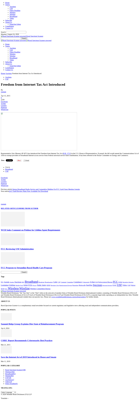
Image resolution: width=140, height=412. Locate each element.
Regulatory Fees (55, 285)
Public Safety (41, 285)
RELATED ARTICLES (10, 208)
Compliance (78, 282)
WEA (6, 289)
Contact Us (9, 28)
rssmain (3, 92)
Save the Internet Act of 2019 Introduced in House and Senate (28, 357)
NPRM (25, 285)
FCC (115, 281)
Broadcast (41, 282)
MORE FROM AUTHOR (28, 208)
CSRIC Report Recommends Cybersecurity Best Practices (26, 340)
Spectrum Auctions (107, 285)
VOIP (129, 285)
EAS (96, 282)
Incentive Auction (128, 282)
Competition (70, 282)
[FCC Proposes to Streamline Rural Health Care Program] (13, 263)
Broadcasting (49, 282)
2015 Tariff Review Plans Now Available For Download (28, 191)
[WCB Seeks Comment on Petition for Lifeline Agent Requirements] (13, 226)
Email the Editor (15, 24)
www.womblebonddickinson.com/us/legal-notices (68, 297)
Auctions (13, 7)
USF (11, 9)
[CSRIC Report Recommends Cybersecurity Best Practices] (6, 336)
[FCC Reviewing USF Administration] (13, 245)
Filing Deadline (15, 10)
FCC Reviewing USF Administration (17, 249)
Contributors (9, 26)
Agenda (6, 282)
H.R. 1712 (66, 153)
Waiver (133, 285)
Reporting (75, 285)
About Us (8, 22)
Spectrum (97, 285)
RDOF (48, 285)
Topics (7, 5)
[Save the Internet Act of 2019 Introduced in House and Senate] (6, 353)
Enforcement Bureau (105, 282)
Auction (12, 282)
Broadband (13, 16)
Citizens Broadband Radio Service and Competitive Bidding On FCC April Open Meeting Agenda (45, 189)
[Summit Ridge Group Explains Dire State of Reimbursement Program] (6, 320)
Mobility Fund (19, 285)
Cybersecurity (86, 282)
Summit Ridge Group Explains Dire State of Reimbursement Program (32, 324)
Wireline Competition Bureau (40, 289)
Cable (55, 282)
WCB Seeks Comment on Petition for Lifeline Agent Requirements (30, 230)
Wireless (12, 12)
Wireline (12, 14)
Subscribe (8, 20)
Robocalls (82, 285)
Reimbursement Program (65, 285)
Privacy (35, 285)
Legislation (5, 285)
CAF (59, 282)
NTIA (30, 285)
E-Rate (92, 282)
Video (12, 18)
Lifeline (12, 285)
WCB (2, 289)
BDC (23, 282)
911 (2, 282)
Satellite (89, 285)
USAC (114, 285)
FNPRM (120, 282)
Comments (63, 282)
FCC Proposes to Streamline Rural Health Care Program (26, 268)
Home (7, 3)
